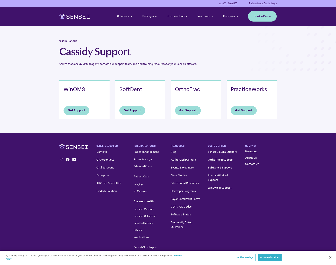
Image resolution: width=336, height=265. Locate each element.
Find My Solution (106, 191)
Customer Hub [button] (175, 16)
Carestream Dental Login (264, 3)
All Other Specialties (108, 183)
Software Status (181, 214)
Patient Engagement (146, 151)
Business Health (144, 201)
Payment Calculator (145, 216)
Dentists (101, 151)
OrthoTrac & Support (220, 159)
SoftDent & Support (220, 167)
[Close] (330, 257)
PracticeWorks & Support (218, 177)
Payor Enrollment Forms (185, 199)
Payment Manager (144, 209)
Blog (173, 151)
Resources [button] (203, 16)
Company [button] (229, 16)
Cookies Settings (244, 257)
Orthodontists (105, 159)
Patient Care (141, 176)
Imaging (138, 184)
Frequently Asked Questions (181, 225)
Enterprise (102, 175)
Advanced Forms (143, 166)
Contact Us (252, 164)
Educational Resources (185, 183)
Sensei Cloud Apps (145, 247)
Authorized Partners (183, 159)
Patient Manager (143, 159)
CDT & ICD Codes (181, 206)
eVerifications (141, 237)
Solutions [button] (123, 16)
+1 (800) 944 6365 (228, 3)
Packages (148, 16)
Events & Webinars (182, 167)
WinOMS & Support (219, 187)
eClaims (138, 230)
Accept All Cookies (269, 257)
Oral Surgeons (105, 167)
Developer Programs (183, 191)
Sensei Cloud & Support (222, 151)
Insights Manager (143, 223)
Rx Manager (140, 191)
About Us (251, 157)
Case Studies (179, 175)
